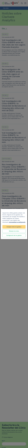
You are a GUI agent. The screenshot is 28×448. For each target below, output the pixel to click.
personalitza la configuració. (17, 222)
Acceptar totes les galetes (14, 226)
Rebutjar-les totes (14, 231)
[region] (14, 224)
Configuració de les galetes (14, 235)
